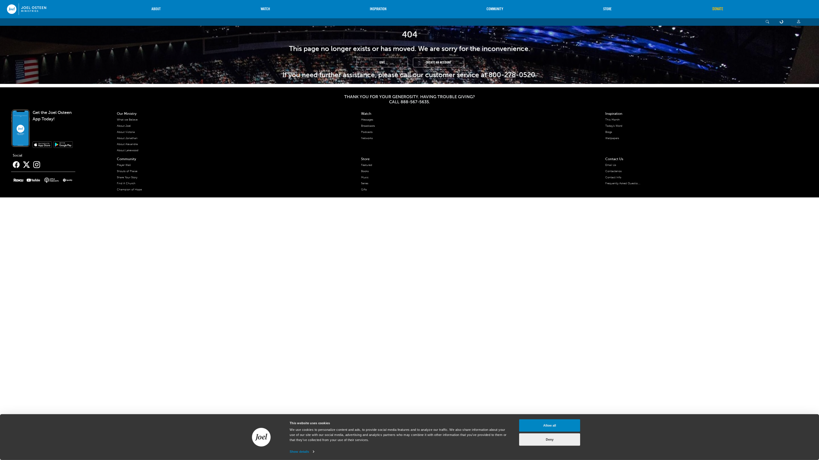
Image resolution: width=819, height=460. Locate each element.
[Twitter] (26, 165)
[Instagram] (36, 165)
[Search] (767, 22)
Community (494, 9)
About (156, 9)
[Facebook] (16, 165)
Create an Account (439, 62)
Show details (299, 451)
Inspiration (378, 9)
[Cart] (782, 22)
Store (607, 9)
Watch (265, 9)
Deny (549, 439)
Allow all (549, 425)
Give (382, 62)
